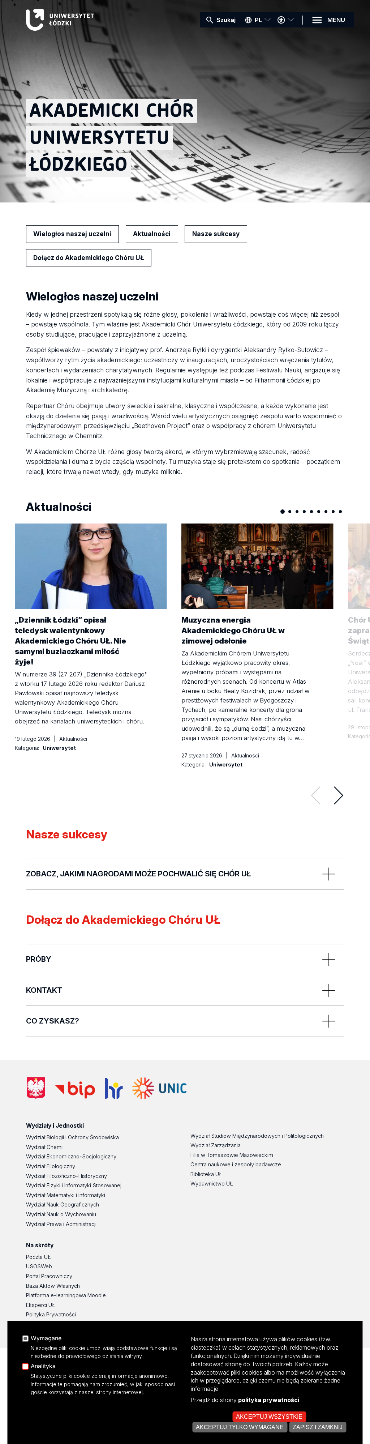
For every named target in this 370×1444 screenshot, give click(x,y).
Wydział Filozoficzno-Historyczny (66, 1176)
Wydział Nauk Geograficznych (62, 1204)
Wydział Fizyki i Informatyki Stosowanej (73, 1185)
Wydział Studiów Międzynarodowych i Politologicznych (257, 1136)
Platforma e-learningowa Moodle (66, 1295)
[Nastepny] (338, 795)
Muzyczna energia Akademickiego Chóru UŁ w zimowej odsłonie (233, 630)
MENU (336, 20)
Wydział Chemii (45, 1147)
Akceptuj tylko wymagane (240, 1427)
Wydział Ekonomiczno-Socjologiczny (71, 1156)
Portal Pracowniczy (49, 1276)
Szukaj (226, 20)
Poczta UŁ (38, 1257)
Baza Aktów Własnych (53, 1286)
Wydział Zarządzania (215, 1145)
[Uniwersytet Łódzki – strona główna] (80, 20)
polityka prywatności (268, 1400)
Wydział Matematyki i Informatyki (65, 1195)
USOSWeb (39, 1266)
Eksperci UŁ (40, 1305)
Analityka (43, 1366)
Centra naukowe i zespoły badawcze (235, 1164)
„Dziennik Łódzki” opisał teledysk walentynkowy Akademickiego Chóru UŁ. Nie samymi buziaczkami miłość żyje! (70, 640)
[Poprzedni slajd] (315, 795)
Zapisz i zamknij (318, 1427)
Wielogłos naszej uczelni (72, 234)
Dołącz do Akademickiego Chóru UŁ (88, 257)
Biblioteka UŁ (206, 1174)
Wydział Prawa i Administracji (61, 1224)
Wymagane (46, 1338)
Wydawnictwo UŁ (211, 1183)
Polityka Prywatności (51, 1314)
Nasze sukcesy (216, 234)
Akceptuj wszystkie (269, 1416)
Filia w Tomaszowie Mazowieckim (231, 1155)
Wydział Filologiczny (50, 1166)
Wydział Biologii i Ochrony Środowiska (72, 1137)
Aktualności (152, 234)
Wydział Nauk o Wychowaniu (61, 1214)
